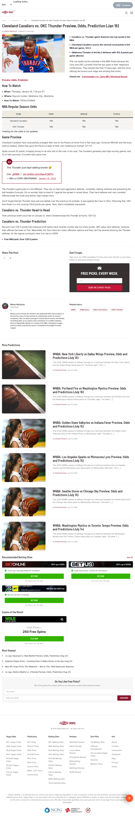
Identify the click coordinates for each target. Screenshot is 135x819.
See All (130, 557)
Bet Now (34, 576)
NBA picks (85, 310)
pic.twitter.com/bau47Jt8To (38, 174)
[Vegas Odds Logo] (8, 12)
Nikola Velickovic (10, 31)
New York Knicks (100, 310)
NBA (74, 310)
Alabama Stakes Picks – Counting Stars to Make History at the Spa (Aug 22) (38, 661)
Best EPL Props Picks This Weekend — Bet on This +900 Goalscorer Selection (39, 666)
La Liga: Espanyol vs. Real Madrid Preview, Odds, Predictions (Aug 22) (36, 656)
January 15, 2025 (47, 178)
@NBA (16, 174)
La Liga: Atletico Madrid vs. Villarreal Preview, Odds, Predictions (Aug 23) (38, 672)
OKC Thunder (118, 310)
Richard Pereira (61, 370)
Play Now (34, 639)
